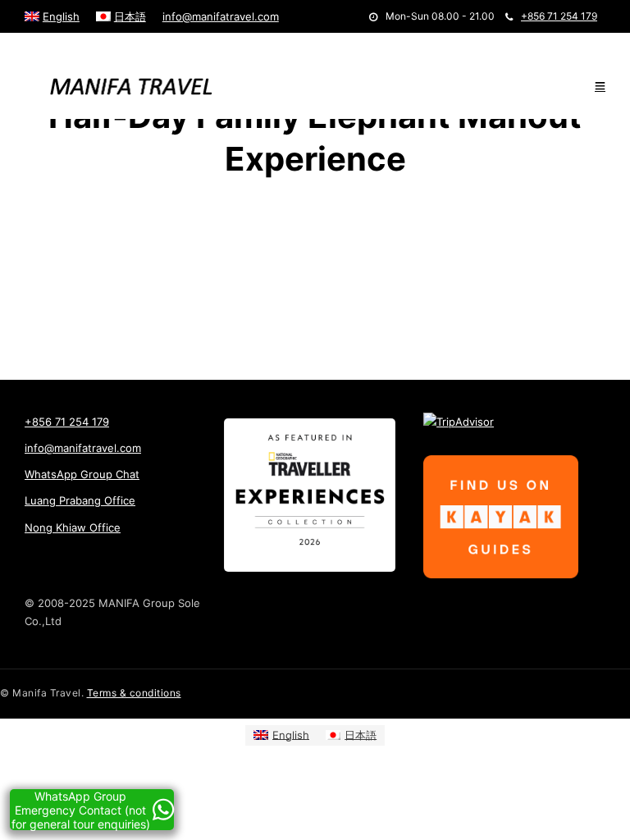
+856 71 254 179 (559, 16)
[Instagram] (76, 45)
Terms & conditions (134, 693)
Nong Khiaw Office (73, 527)
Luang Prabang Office (80, 500)
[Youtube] (55, 45)
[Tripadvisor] (100, 45)
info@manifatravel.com (220, 16)
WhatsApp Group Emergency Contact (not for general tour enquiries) (80, 809)
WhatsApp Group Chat (82, 474)
